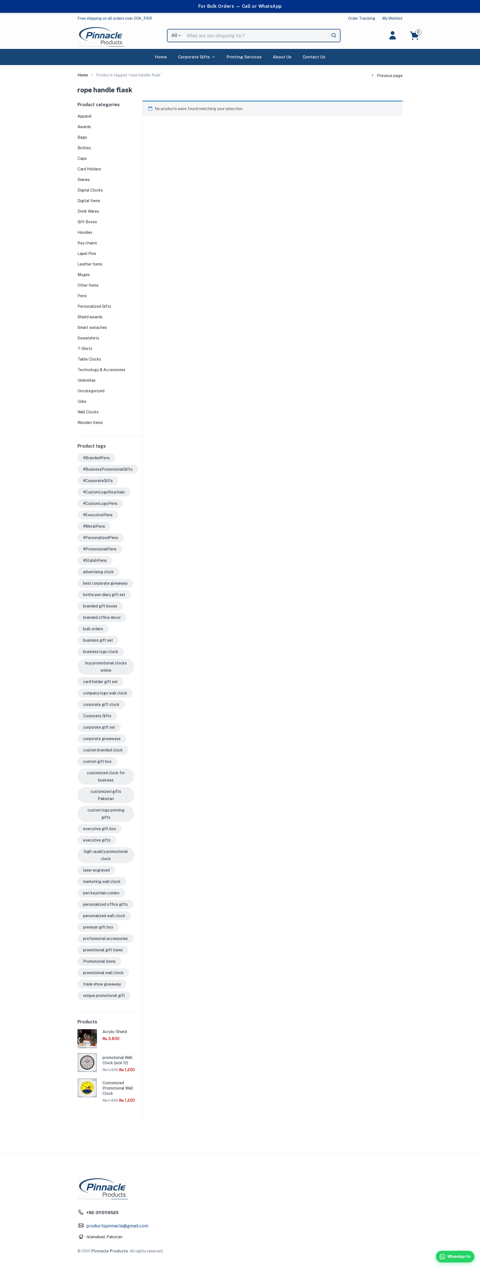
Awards (84, 127)
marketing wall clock (102, 881)
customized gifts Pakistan (106, 795)
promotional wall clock (103, 973)
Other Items (88, 285)
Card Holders (89, 169)
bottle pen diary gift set (104, 594)
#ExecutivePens (97, 515)
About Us (282, 56)
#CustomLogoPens (100, 503)
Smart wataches (92, 327)
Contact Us (313, 56)
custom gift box (97, 761)
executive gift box (99, 829)
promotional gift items (103, 950)
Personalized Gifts (94, 306)
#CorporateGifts (98, 480)
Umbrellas (87, 380)
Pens (82, 296)
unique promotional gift (104, 995)
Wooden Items (90, 422)
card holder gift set (100, 681)
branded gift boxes (100, 606)
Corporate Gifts (194, 56)
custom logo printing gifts (106, 814)
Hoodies (85, 232)
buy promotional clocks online (106, 667)
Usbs (82, 401)
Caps (82, 158)
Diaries (84, 179)
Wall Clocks (88, 412)
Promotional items (99, 961)
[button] (115, 18)
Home (161, 56)
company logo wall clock (105, 693)
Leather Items (90, 264)
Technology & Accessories (101, 370)
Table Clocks (89, 359)
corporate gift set (99, 727)
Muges (84, 274)
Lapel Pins (87, 253)
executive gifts (97, 840)
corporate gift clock (101, 704)
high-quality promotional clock (106, 855)
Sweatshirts (88, 338)
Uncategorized (91, 391)
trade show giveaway (102, 984)
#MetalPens (94, 526)
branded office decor (102, 617)
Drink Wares (88, 211)
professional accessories (105, 938)
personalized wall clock (104, 916)
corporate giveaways (102, 738)
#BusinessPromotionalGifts (107, 469)
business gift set (98, 640)
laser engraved (96, 870)
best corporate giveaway (105, 583)
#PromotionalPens (99, 549)
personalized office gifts (105, 904)
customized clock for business (106, 776)
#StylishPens (95, 560)
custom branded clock (103, 750)
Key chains (87, 243)
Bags (82, 137)
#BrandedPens (96, 458)
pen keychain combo (101, 893)
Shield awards (90, 317)
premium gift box (98, 927)
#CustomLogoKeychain (104, 492)
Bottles (84, 148)
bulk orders (93, 629)
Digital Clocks (90, 190)
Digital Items (89, 200)
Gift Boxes (87, 222)
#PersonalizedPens (100, 537)
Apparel (85, 116)
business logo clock (100, 651)
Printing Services (244, 56)
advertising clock (98, 572)
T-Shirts (85, 348)
